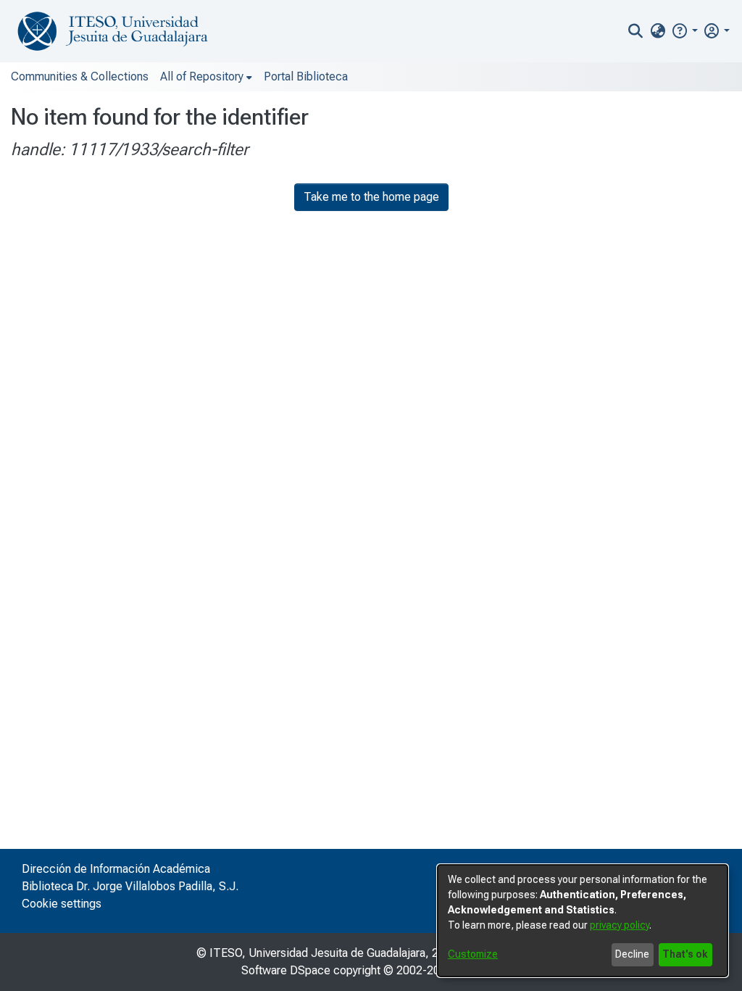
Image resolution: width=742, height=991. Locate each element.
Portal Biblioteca (306, 76)
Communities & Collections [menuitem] (80, 76)
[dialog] (583, 921)
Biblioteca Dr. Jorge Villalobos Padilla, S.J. (130, 886)
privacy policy (619, 925)
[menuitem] (658, 31)
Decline (632, 954)
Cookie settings (61, 904)
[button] (684, 31)
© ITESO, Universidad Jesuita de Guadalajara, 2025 (327, 953)
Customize (473, 954)
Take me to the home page (371, 197)
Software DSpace (285, 970)
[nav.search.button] (636, 31)
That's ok (685, 954)
